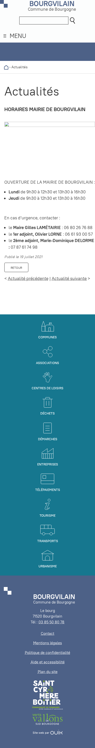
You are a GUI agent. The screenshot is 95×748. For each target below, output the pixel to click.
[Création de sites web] (56, 732)
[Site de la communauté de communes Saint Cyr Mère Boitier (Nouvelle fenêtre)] (47, 694)
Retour (16, 268)
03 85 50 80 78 (51, 622)
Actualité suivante (69, 278)
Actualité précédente (28, 278)
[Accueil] (6, 67)
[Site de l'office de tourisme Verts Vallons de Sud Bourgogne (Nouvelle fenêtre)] (47, 718)
